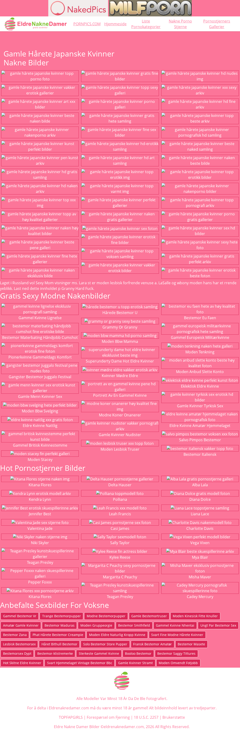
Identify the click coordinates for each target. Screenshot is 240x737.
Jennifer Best (40, 513)
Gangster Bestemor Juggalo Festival (40, 376)
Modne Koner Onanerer (120, 415)
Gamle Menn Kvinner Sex (40, 396)
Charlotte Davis (200, 528)
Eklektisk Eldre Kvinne (200, 386)
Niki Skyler (40, 542)
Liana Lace (200, 513)
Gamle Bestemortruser (149, 616)
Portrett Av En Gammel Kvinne (120, 395)
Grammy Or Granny (119, 327)
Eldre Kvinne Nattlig (40, 425)
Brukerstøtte (173, 717)
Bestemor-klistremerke (55, 653)
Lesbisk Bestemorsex (19, 644)
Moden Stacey (40, 459)
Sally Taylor (120, 542)
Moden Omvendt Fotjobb (178, 663)
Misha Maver (200, 577)
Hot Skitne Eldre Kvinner (22, 663)
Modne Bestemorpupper (106, 616)
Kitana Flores (40, 484)
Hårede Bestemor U (120, 312)
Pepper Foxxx (40, 582)
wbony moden (189, 282)
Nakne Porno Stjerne (180, 24)
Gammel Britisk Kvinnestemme (40, 445)
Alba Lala (200, 484)
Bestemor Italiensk (200, 454)
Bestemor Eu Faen (200, 317)
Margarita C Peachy (120, 577)
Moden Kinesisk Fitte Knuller (195, 616)
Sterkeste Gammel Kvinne (99, 653)
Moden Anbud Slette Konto (200, 371)
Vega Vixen (200, 542)
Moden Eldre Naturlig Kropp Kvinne (117, 634)
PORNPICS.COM (87, 23)
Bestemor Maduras (60, 625)
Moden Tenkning (199, 352)
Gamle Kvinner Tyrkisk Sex (200, 405)
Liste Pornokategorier (146, 24)
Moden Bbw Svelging (40, 411)
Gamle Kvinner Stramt (135, 663)
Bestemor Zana (15, 634)
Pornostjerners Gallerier (216, 24)
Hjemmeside (115, 23)
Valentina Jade (39, 528)
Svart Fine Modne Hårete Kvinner (177, 634)
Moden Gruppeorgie (96, 625)
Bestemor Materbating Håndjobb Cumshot (40, 337)
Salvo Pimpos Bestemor (200, 439)
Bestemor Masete (191, 644)
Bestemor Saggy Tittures (176, 653)
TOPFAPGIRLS (71, 717)
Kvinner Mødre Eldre (120, 375)
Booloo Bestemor (138, 653)
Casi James (120, 528)
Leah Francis (120, 513)
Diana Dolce (200, 499)
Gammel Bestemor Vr (19, 616)
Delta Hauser (119, 484)
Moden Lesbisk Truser (120, 449)
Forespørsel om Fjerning (108, 717)
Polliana (120, 499)
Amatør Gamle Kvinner (21, 625)
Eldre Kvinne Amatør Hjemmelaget (199, 425)
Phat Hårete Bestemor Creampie (58, 634)
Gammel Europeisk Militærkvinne (200, 337)
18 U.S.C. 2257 (146, 717)
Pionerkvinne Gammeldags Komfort (40, 357)
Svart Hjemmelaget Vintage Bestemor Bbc (79, 663)
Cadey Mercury (200, 596)
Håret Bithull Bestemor (59, 644)
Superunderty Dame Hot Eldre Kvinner (120, 361)
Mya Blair (200, 557)
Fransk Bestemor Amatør (152, 644)
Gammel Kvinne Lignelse (40, 317)
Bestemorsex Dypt (17, 653)
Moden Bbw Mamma (120, 341)
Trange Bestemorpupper (61, 616)
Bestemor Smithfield (134, 625)
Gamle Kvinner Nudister (120, 434)
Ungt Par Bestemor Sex (218, 625)
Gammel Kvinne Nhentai (175, 625)
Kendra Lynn (40, 499)
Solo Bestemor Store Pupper (105, 644)
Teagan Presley (40, 562)
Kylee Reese (119, 557)
